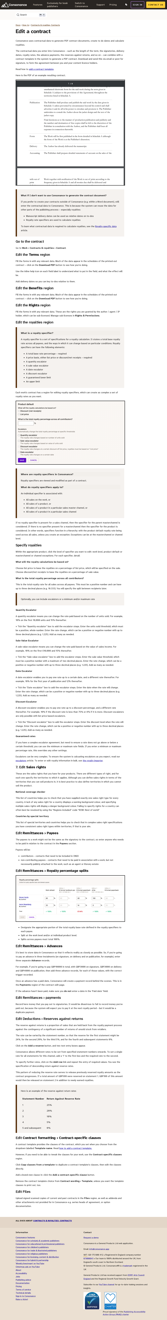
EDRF (130, 1275)
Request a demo (91, 1237)
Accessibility (21, 1273)
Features (37, 4)
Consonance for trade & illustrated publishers (36, 1250)
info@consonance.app (99, 1249)
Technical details (23, 1292)
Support (100, 4)
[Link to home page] (14, 4)
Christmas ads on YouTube (28, 1266)
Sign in (138, 4)
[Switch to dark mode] (126, 4)
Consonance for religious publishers (32, 1253)
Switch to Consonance (81, 5)
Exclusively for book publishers (57, 5)
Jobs (18, 1276)
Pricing (113, 4)
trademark (127, 1265)
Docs (18, 25)
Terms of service (23, 1289)
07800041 (88, 1258)
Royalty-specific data (106, 226)
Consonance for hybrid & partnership (32, 1260)
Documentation (22, 1283)
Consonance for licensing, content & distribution (37, 1257)
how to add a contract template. (75, 1148)
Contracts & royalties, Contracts (45, 25)
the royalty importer (93, 760)
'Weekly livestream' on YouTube (30, 1263)
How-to (25, 25)
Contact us (156, 4)
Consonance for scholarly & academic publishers (37, 1240)
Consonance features (25, 1237)
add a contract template (41, 69)
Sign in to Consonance (26, 1296)
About (18, 1270)
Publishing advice (23, 1279)
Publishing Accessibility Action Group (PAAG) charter (124, 1313)
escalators (21, 760)
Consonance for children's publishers (32, 1247)
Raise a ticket (22, 1299)
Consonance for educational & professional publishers (40, 1244)
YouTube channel (106, 1284)
